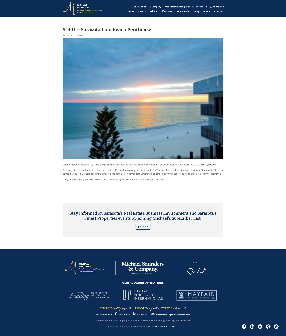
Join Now (143, 226)
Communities (183, 11)
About (206, 11)
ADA (179, 326)
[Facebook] (63, 191)
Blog (196, 11)
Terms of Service (167, 326)
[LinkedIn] (65, 191)
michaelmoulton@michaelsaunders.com (173, 314)
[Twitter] (64, 191)
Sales (80, 35)
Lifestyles (166, 11)
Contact (218, 11)
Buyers (142, 11)
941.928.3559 (124, 314)
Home (131, 11)
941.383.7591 (143, 314)
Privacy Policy (152, 326)
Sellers (153, 11)
